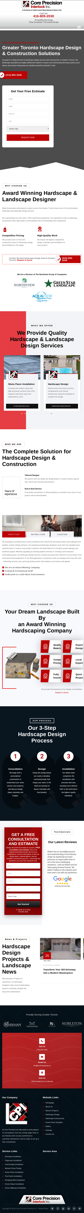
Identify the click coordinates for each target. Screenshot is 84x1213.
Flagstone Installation (13, 1160)
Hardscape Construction (55, 1118)
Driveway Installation (13, 1157)
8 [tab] (45, 414)
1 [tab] (22, 414)
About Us (49, 1107)
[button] (80, 26)
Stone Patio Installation (14, 1172)
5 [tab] (35, 414)
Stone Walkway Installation (15, 1188)
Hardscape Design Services (22, 406)
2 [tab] (25, 414)
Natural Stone (38, 534)
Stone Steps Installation (14, 1184)
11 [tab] (55, 414)
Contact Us (50, 1134)
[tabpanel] (22, 383)
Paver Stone (13, 534)
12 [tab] (58, 414)
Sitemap (49, 1130)
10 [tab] (52, 414)
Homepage (50, 1103)
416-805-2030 (43, 16)
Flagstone (62, 534)
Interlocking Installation (14, 1164)
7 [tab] (42, 414)
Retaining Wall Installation (15, 1180)
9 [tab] (48, 414)
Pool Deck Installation (13, 1176)
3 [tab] (29, 414)
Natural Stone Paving (13, 1168)
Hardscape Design (53, 1115)
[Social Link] (52, 1208)
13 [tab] (62, 414)
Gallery (48, 1126)
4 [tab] (32, 414)
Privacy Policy (43, 1209)
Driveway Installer (62, 406)
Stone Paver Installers (54, 1122)
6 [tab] (39, 414)
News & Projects (52, 1111)
